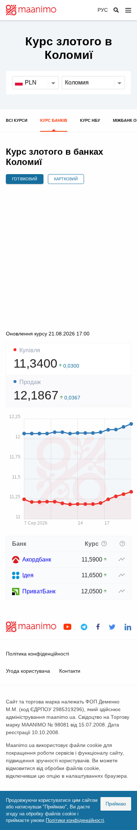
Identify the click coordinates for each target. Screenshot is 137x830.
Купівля (29, 350)
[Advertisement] (68, 257)
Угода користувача (28, 671)
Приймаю (116, 804)
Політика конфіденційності (37, 654)
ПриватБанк (39, 591)
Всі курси (16, 120)
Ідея (28, 575)
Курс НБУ (90, 120)
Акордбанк (36, 559)
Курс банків (53, 120)
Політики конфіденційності (75, 820)
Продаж (30, 382)
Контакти (69, 671)
